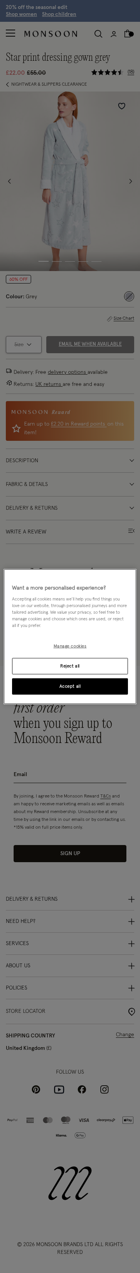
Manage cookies (70, 646)
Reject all (70, 666)
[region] (70, 636)
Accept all (70, 686)
